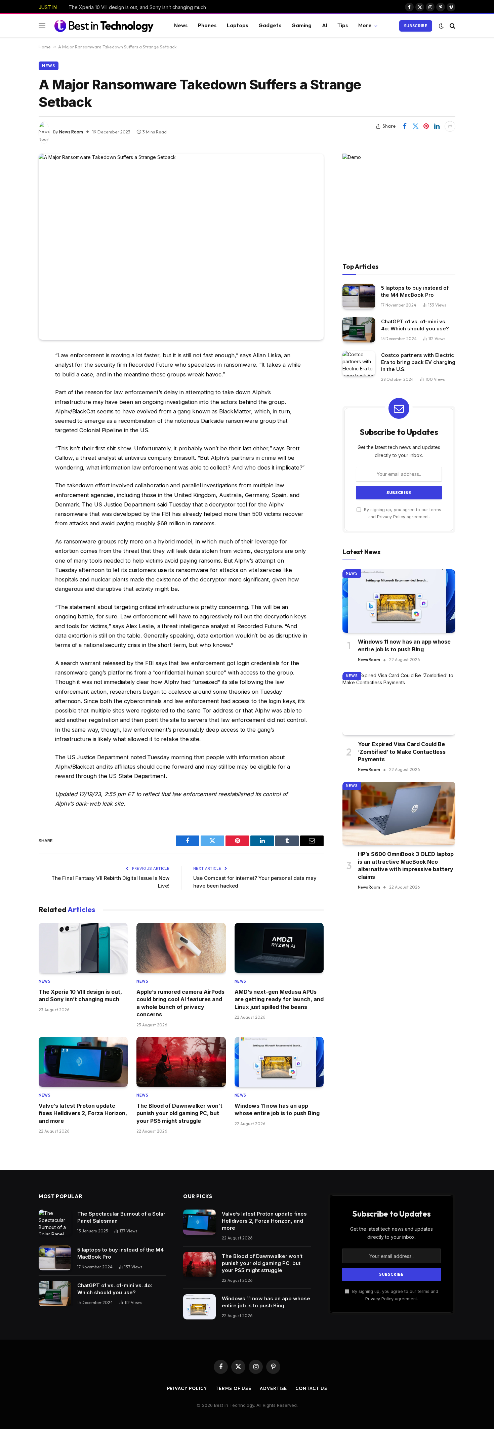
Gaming (301, 25)
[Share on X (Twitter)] (415, 126)
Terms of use (233, 1388)
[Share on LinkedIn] (437, 126)
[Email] (15, 441)
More (365, 25)
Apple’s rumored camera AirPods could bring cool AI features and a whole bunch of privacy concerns (180, 1003)
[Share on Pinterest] (426, 126)
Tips (342, 25)
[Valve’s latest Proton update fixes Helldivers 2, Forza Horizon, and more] (83, 1062)
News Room (71, 131)
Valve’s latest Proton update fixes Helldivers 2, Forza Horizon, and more (83, 1113)
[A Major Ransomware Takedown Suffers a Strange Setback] (181, 247)
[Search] (451, 25)
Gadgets (269, 25)
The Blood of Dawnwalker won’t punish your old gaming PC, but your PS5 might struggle (179, 1113)
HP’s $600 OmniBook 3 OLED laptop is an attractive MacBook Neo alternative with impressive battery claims (406, 865)
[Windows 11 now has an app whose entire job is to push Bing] (279, 1062)
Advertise (273, 1388)
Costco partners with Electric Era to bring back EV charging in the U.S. (418, 362)
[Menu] (42, 25)
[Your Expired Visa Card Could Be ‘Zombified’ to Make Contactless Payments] (398, 703)
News (181, 25)
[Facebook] (15, 373)
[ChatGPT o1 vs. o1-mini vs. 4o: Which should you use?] (358, 329)
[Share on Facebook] (405, 126)
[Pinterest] (15, 424)
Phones (207, 25)
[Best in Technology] (103, 25)
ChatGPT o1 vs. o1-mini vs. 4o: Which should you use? (415, 325)
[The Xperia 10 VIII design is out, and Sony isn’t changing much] (83, 948)
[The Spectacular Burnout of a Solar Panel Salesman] (55, 1222)
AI (324, 25)
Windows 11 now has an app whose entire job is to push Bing (277, 1109)
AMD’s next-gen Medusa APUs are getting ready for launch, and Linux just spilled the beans (279, 999)
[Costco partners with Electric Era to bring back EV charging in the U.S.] (358, 363)
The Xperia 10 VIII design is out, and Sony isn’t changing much (137, 7)
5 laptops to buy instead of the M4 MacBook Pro (415, 291)
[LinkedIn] (15, 407)
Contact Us (311, 1388)
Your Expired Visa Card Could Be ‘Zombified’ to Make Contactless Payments (402, 752)
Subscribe (415, 25)
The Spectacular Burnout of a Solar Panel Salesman (121, 1217)
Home (45, 46)
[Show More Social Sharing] (450, 126)
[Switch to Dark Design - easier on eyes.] (441, 26)
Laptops (237, 25)
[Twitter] (15, 390)
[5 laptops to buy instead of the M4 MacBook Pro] (358, 296)
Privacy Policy (391, 517)
